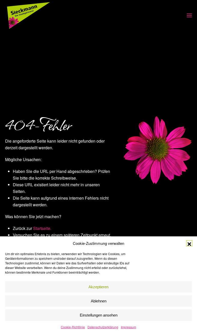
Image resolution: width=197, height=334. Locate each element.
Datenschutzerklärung (102, 327)
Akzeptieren (98, 287)
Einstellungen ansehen (98, 315)
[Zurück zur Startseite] (28, 15)
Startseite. (42, 228)
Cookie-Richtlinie (73, 327)
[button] (189, 243)
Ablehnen (98, 301)
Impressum (128, 327)
